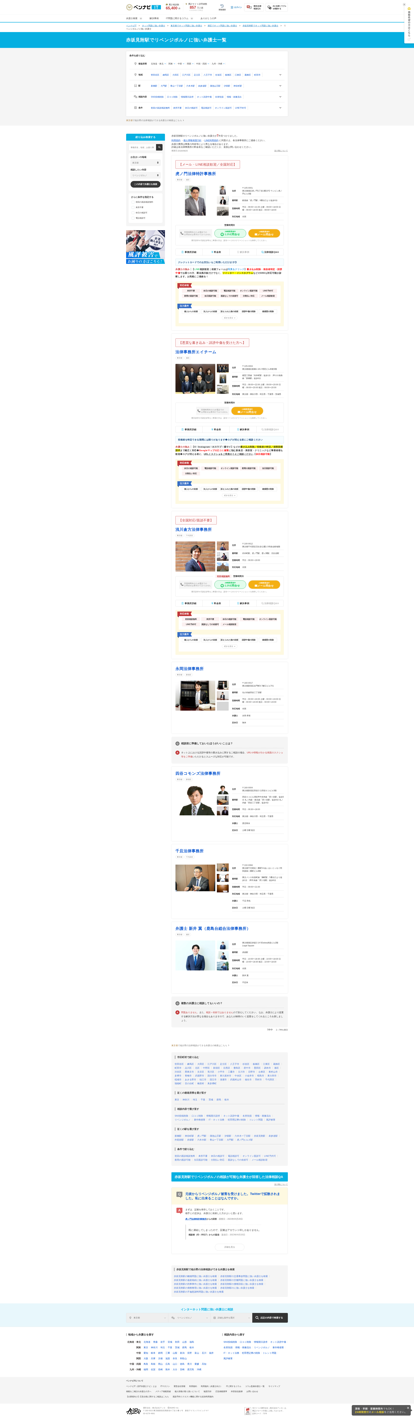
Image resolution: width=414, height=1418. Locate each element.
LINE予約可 (240, 108)
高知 (204, 1364)
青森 (155, 1342)
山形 (184, 1342)
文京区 (200, 1072)
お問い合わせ (252, 1391)
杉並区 (218, 75)
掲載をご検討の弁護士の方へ (138, 1391)
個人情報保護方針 (192, 140)
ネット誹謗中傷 (204, 97)
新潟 (182, 1353)
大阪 (146, 1358)
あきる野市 (190, 1079)
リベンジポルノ (183, 1120)
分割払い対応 (217, 1160)
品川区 (188, 1068)
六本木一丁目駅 (243, 1136)
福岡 (146, 1369)
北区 (197, 1068)
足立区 (197, 75)
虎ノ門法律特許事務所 (195, 173)
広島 (167, 1364)
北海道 (147, 1342)
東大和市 (272, 1076)
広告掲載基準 (221, 1391)
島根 (153, 1364)
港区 (188, 180)
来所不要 (177, 108)
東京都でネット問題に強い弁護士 (186, 25)
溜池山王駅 (215, 86)
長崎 (160, 1369)
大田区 (175, 75)
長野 (189, 1353)
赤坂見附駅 (259, 1136)
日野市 (251, 1072)
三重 (167, 1353)
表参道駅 (202, 86)
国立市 (213, 1079)
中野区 (206, 1068)
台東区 (261, 1072)
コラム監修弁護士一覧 (255, 1386)
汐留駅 (227, 86)
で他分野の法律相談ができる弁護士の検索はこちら (154, 120)
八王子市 (208, 75)
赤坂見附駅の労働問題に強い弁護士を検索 (241, 1280)
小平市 (221, 1072)
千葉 (203, 1099)
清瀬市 (223, 1079)
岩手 (162, 1342)
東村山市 (273, 1072)
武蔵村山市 (235, 1079)
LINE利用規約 (211, 140)
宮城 (170, 1342)
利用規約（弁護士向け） (211, 1386)
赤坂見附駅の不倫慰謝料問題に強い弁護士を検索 (199, 1292)
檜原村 (200, 1083)
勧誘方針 (208, 1391)
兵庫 (153, 1358)
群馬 (219, 1099)
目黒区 (226, 1068)
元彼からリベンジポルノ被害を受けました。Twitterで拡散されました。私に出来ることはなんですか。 (232, 1196)
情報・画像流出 (234, 97)
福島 (192, 1342)
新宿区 (188, 675)
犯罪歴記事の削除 (237, 1120)
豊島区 (237, 1068)
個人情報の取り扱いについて (187, 1391)
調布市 (267, 1068)
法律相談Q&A (271, 252)
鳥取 (146, 1364)
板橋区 (228, 75)
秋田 (177, 1342)
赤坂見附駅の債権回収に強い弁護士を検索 (241, 1284)
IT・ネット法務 (216, 1120)
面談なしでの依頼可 (238, 1160)
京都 (160, 1358)
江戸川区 (186, 75)
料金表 (217, 252)
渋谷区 (178, 1072)
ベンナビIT (131, 25)
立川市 (241, 1072)
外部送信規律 (237, 1391)
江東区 (238, 75)
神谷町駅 (238, 86)
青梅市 (188, 1076)
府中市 (247, 1068)
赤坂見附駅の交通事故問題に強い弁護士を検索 (244, 1276)
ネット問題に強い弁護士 (153, 25)
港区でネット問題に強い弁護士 (222, 25)
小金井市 (249, 1076)
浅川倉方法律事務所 (193, 529)
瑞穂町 (178, 1083)
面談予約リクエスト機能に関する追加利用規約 (193, 1396)
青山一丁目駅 (176, 86)
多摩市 (178, 1076)
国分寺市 (212, 1076)
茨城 (211, 1099)
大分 (175, 1369)
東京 (177, 1099)
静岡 (160, 1353)
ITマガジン (165, 1386)
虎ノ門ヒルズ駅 (245, 1140)
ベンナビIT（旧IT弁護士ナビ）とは (141, 1386)
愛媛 (197, 1364)
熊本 (167, 1369)
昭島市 (260, 1076)
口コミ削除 (172, 97)
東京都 (179, 180)
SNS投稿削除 (157, 97)
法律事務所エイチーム (196, 352)
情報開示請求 (187, 97)
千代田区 (189, 535)
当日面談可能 (200, 1160)
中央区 (238, 1076)
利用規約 (175, 140)
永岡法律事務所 (189, 668)
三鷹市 (231, 1072)
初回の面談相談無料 (160, 108)
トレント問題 (256, 1120)
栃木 (226, 1099)
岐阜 (153, 1353)
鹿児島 (190, 1369)
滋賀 (167, 1358)
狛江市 (203, 1079)
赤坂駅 (190, 1140)
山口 (175, 1364)
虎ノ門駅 (201, 1136)
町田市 (257, 75)
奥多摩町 (212, 1083)
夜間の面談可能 (183, 1160)
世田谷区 (155, 75)
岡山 (160, 1364)
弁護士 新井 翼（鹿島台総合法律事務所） (213, 928)
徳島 (182, 1364)
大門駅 (164, 86)
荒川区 (210, 1072)
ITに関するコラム (233, 1386)
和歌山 (183, 1358)
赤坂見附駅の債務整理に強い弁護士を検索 (195, 1288)
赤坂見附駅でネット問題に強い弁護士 (260, 25)
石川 (204, 1353)
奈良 (175, 1358)
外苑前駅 (179, 1140)
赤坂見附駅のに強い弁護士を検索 (237, 1288)
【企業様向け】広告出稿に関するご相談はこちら (147, 1396)
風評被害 (270, 1120)
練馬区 (166, 75)
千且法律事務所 (189, 851)
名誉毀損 (219, 97)
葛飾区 (248, 75)
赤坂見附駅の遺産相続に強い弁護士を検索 (195, 1280)
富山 (197, 1353)
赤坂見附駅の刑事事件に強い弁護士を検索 (195, 1284)
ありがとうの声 (208, 18)
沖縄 (199, 1369)
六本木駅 (190, 86)
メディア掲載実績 (163, 1391)
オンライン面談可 (223, 108)
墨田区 (257, 1068)
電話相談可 (206, 108)
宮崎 (182, 1369)
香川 (189, 1364)
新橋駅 (154, 86)
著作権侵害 (199, 1120)
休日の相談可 (191, 108)
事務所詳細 (190, 252)
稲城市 (178, 1079)
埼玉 (195, 1099)
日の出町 (189, 1083)
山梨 (175, 1353)
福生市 (248, 1079)
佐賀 (153, 1369)
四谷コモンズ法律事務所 (198, 773)
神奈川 (186, 1099)
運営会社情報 (179, 1386)
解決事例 (154, 18)
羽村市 (258, 1079)
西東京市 (189, 1072)
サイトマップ (274, 1386)
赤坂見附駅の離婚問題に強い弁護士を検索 (195, 1276)
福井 (211, 1353)
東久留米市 (225, 1076)
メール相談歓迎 (259, 1160)
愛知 (146, 1353)
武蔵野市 (199, 1076)
